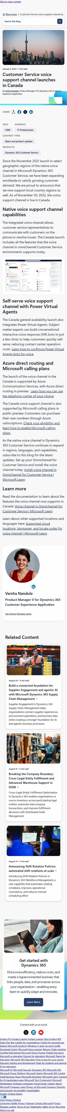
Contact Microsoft (44, 1103)
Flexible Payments (55, 1053)
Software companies (23, 1083)
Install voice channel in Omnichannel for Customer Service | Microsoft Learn (29, 474)
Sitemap (30, 1103)
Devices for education (34, 1056)
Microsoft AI (6, 1070)
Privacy (57, 1103)
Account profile (52, 1046)
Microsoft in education (11, 1056)
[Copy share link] (13, 112)
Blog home (11, 14)
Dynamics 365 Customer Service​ (21, 152)
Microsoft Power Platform (13, 1073)
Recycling (60, 1106)
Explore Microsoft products (13, 1046)
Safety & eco (48, 1106)
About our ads (7, 1110)
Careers (51, 1083)
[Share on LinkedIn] (31, 112)
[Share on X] (25, 112)
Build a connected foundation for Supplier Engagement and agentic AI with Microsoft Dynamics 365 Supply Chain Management (33, 692)
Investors (51, 1087)
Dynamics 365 (39, 1070)
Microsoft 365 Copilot (54, 1073)
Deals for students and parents (51, 1063)
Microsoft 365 (54, 1070)
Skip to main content (10, 1)
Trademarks (35, 1106)
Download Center (8, 1049)
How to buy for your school (49, 1059)
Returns (46, 1049)
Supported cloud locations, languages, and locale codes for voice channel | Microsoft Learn (32, 528)
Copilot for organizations (27, 1042)
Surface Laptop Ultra (38, 1039)
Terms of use (23, 1106)
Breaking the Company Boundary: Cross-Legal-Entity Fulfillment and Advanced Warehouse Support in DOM (31, 780)
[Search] (59, 21)
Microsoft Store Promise (33, 1053)
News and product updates (19, 141)
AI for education (8, 1066)
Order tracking (58, 1049)
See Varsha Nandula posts (18, 614)
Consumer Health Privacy (12, 1103)
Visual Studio (40, 1083)
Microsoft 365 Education (23, 1059)
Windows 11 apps (36, 1046)
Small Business (7, 1076)
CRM (7, 130)
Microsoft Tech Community (38, 1080)
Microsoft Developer (31, 1076)
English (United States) (11, 1094)
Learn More (33, 1002)
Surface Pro (6, 1039)
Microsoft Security (22, 1070)
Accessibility (20, 1090)
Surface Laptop (19, 1039)
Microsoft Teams (34, 1073)
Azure (18, 1076)
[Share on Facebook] (19, 112)
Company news (18, 1087)
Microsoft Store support (30, 1049)
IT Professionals (25, 130)
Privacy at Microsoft (36, 1087)
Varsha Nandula (12, 91)
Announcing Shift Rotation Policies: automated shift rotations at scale (32, 868)
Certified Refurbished (10, 1053)
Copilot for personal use (52, 1042)
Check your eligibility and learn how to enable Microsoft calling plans (31, 428)
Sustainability (33, 1090)
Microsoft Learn (50, 1076)
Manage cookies (8, 1106)
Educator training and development (17, 1063)
